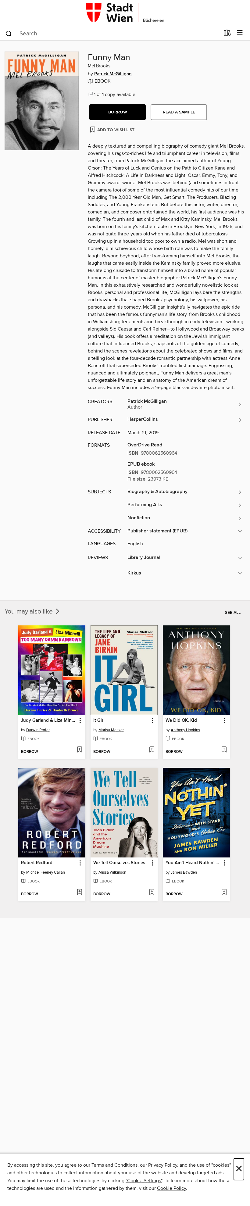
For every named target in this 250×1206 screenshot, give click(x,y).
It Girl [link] (99, 720)
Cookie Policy (171, 1188)
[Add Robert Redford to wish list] (79, 892)
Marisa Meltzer (111, 730)
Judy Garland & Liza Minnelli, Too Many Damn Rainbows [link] (49, 720)
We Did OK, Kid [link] (181, 720)
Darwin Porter (38, 730)
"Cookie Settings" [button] (144, 1181)
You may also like (29, 612)
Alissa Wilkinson (112, 872)
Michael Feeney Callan (45, 872)
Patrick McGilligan (113, 74)
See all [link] (233, 612)
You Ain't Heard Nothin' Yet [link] (193, 863)
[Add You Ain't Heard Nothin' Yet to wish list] (224, 892)
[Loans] (227, 34)
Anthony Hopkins (185, 730)
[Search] (9, 33)
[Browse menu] (239, 33)
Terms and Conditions (114, 1165)
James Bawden (184, 872)
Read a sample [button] (179, 112)
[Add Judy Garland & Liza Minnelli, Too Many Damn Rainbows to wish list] (79, 750)
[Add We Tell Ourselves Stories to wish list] (151, 892)
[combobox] (112, 33)
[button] (117, 112)
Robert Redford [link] (36, 863)
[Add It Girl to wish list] (151, 750)
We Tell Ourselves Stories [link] (119, 863)
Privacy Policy (162, 1165)
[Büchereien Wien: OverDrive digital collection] (125, 13)
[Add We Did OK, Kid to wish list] (224, 750)
